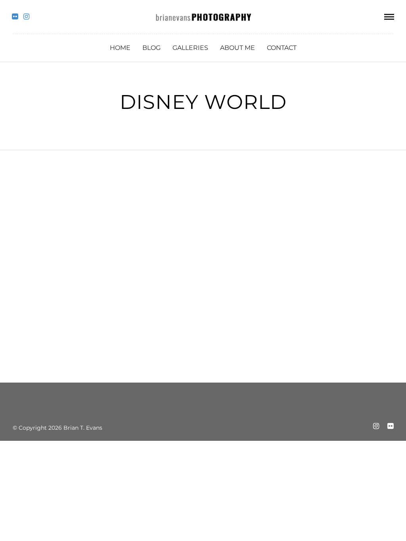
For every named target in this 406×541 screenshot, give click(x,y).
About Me (237, 47)
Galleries (190, 47)
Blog (151, 47)
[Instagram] (26, 16)
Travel (101, 259)
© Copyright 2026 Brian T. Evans (57, 427)
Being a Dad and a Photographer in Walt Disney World (72, 280)
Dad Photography (58, 259)
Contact (282, 47)
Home (120, 47)
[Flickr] (15, 16)
